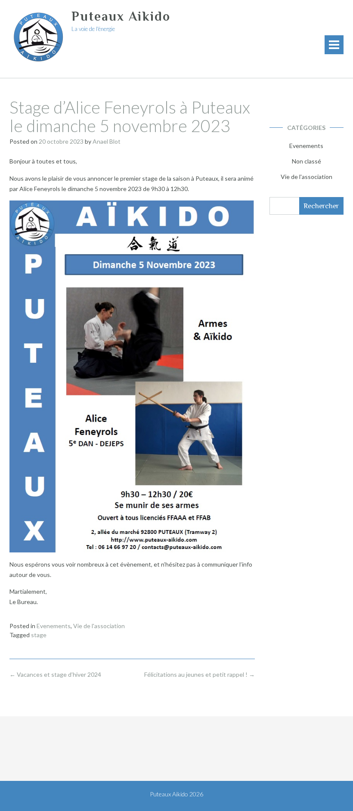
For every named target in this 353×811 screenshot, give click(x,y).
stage (38, 634)
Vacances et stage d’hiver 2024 (55, 674)
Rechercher (321, 206)
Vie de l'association (99, 625)
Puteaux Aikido (120, 16)
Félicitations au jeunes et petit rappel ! (199, 674)
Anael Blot (107, 141)
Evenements (54, 625)
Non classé (306, 161)
